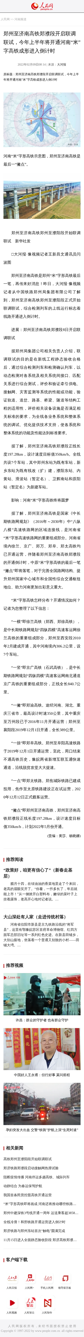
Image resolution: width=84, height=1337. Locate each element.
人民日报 (11, 1287)
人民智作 (47, 1312)
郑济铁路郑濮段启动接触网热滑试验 (31, 1168)
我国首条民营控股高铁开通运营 (27, 1195)
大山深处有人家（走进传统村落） (35, 916)
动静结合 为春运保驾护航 (22, 1186)
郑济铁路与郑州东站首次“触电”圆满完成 (34, 1231)
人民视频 (11, 1312)
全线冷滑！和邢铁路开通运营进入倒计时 (34, 1222)
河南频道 (20, 19)
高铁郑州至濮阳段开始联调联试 (27, 1159)
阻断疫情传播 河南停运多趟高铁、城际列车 (36, 1177)
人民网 (5, 19)
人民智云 (29, 1312)
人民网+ (29, 1287)
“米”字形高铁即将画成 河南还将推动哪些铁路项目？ (43, 1204)
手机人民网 (46, 1287)
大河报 (61, 64)
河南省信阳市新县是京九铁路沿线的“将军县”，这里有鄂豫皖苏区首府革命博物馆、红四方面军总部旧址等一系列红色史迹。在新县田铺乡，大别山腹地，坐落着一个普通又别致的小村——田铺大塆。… (41, 935)
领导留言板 (64, 1287)
